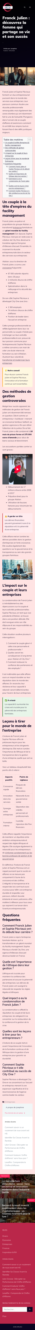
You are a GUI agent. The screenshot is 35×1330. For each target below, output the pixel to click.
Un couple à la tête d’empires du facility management (17, 144)
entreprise (17, 227)
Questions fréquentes (13, 164)
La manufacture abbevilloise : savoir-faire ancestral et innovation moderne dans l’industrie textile (16, 1187)
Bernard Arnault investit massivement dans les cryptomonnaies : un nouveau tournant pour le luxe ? (16, 1211)
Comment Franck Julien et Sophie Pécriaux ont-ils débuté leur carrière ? (19, 169)
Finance (5, 1248)
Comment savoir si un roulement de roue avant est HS (17, 1130)
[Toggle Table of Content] (28, 139)
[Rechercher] (30, 1309)
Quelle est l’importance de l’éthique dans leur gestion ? (18, 175)
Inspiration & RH (9, 1252)
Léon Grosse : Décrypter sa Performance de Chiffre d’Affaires (16, 1148)
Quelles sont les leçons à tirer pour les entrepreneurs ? (19, 187)
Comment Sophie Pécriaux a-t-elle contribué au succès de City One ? (19, 193)
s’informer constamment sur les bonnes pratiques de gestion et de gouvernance (17, 856)
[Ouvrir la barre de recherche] (24, 7)
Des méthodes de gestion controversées (14, 149)
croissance (7, 268)
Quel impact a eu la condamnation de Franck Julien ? (19, 181)
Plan (4, 1316)
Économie (6, 1240)
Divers (5, 1236)
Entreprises (10, 1102)
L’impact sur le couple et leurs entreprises (16, 154)
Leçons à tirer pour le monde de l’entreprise (17, 159)
